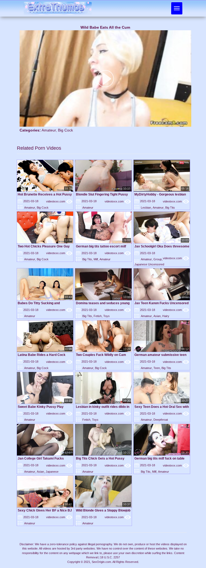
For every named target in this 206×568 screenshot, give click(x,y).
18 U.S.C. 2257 (110, 557)
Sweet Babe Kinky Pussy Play (41, 407)
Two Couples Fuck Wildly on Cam (101, 355)
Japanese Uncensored (149, 264)
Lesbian (146, 207)
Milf (96, 259)
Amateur (49, 130)
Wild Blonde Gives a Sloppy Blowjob (103, 510)
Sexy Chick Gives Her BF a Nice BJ (45, 510)
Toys (106, 316)
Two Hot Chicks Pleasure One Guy (44, 246)
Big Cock (65, 130)
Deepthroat (160, 419)
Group (157, 259)
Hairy (165, 316)
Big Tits (170, 207)
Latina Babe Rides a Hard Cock (41, 355)
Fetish (98, 316)
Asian (157, 316)
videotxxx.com (59, 201)
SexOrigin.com (101, 561)
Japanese (52, 471)
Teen (156, 368)
